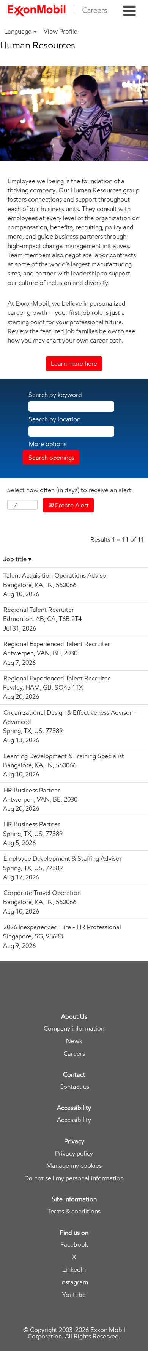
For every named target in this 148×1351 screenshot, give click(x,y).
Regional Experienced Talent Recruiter (56, 644)
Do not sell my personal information (74, 1178)
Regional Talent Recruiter (38, 609)
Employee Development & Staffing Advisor (62, 858)
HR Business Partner (31, 790)
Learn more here (74, 363)
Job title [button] (15, 559)
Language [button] (18, 31)
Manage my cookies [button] (74, 1165)
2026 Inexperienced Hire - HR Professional (62, 927)
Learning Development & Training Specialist (63, 756)
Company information (74, 1028)
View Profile (60, 31)
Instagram (74, 1282)
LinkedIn (74, 1269)
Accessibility (74, 1120)
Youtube (74, 1294)
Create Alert (71, 505)
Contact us (74, 1086)
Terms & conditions (74, 1211)
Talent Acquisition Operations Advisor (56, 575)
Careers (74, 1053)
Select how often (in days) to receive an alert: (70, 490)
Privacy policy (74, 1153)
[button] (129, 11)
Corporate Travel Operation (42, 892)
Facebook (74, 1244)
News (74, 1041)
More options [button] (47, 444)
